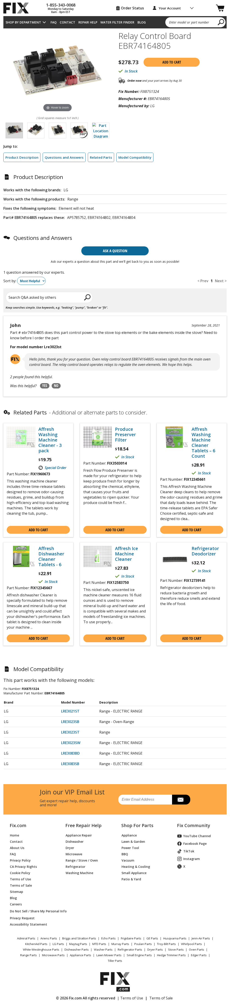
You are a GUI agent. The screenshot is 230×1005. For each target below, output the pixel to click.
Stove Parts (176, 949)
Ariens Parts (48, 938)
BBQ (125, 854)
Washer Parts (103, 949)
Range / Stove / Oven (82, 860)
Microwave (74, 854)
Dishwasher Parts (76, 949)
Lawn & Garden (133, 841)
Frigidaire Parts (131, 938)
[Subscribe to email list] (181, 799)
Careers (16, 904)
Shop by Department (23, 22)
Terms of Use (20, 879)
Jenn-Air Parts (201, 938)
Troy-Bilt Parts (166, 944)
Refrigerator (75, 866)
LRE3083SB (70, 763)
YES (44, 385)
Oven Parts (196, 949)
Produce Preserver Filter (125, 435)
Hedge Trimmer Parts (171, 955)
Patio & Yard (131, 879)
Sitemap (16, 892)
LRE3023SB (70, 721)
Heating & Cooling (136, 866)
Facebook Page (195, 843)
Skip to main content (115, 5)
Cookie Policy (20, 873)
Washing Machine (79, 873)
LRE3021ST (70, 711)
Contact (67, 22)
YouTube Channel (197, 836)
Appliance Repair (79, 835)
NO (56, 385)
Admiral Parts (26, 938)
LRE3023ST (70, 732)
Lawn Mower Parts (109, 955)
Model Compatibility (134, 157)
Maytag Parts (78, 944)
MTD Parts (99, 944)
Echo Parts (108, 938)
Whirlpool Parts (191, 944)
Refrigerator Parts (130, 949)
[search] (221, 22)
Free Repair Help (83, 825)
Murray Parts (120, 944)
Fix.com (18, 825)
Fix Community (193, 825)
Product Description (21, 157)
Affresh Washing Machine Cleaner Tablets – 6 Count (203, 443)
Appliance (129, 835)
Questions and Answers (64, 157)
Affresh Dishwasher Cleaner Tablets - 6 (51, 556)
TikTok (188, 851)
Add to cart (171, 62)
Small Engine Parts (139, 955)
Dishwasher (75, 841)
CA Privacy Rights (23, 866)
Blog (141, 22)
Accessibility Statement (28, 924)
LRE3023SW (70, 742)
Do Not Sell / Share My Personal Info (32, 911)
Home (14, 835)
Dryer (70, 848)
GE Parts (152, 938)
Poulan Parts (143, 944)
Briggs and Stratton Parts (79, 938)
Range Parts (28, 955)
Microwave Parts (53, 955)
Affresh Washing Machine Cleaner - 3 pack (50, 440)
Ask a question (115, 250)
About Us (17, 848)
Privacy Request (22, 918)
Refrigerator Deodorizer (205, 551)
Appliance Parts (80, 955)
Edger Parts (199, 955)
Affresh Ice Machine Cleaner (126, 554)
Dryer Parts (155, 949)
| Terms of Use (130, 998)
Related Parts (101, 157)
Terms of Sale (21, 885)
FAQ (54, 22)
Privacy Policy (20, 860)
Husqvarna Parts (174, 938)
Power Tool (130, 848)
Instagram (191, 859)
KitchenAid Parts (36, 944)
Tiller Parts (115, 961)
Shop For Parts (137, 825)
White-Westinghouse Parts (41, 949)
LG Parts (58, 944)
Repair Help (87, 22)
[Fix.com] (18, 8)
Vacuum (128, 860)
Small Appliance (134, 873)
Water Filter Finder (117, 22)
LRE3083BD (70, 753)
